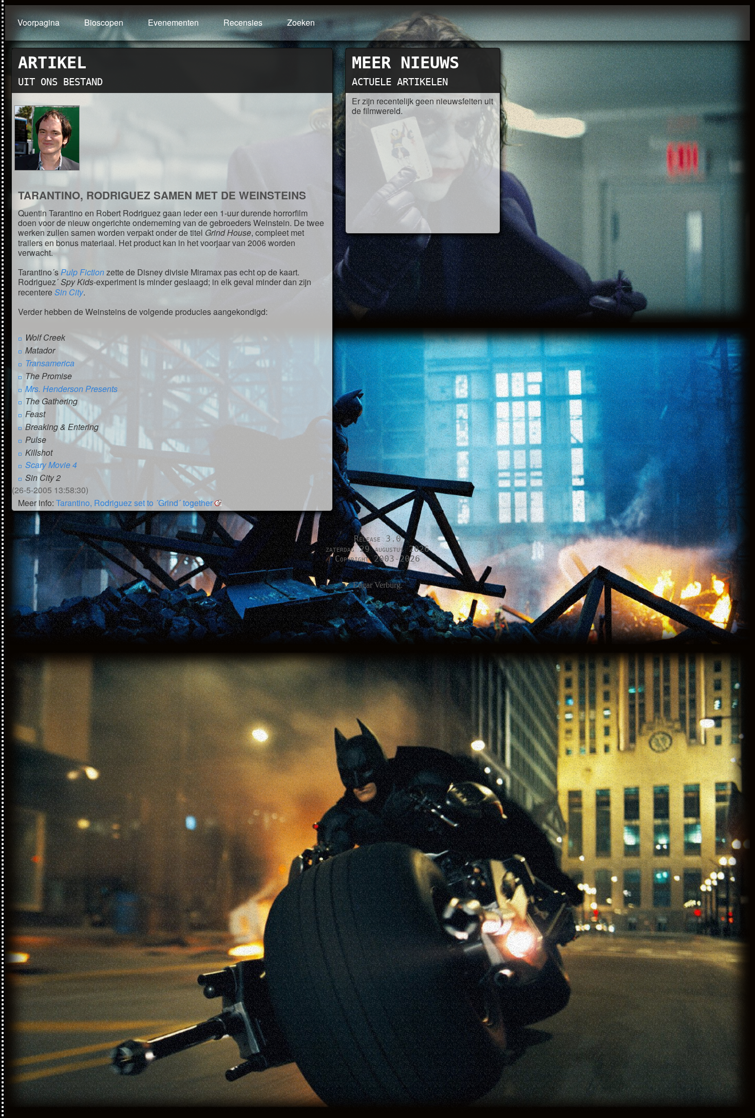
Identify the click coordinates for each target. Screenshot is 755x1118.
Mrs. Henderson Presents (71, 389)
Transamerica (49, 363)
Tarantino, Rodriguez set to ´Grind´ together (134, 503)
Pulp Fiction (82, 272)
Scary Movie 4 (51, 465)
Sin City (68, 292)
